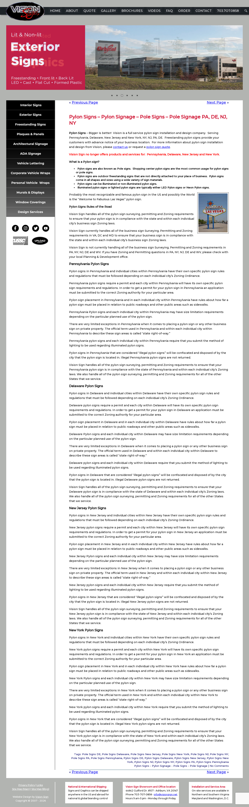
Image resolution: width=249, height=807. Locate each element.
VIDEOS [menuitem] (154, 11)
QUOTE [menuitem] (89, 11)
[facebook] (16, 231)
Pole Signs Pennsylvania (106, 758)
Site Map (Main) (21, 789)
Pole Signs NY (219, 754)
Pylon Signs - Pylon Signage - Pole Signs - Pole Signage (170, 765)
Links (40, 785)
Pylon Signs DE (133, 758)
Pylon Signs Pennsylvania (212, 761)
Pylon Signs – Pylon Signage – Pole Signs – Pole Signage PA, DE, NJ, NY (148, 120)
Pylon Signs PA (185, 761)
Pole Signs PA (80, 758)
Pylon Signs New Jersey (189, 758)
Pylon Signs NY (164, 761)
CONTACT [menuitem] (204, 11)
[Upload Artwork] (40, 244)
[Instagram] (26, 231)
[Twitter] (36, 231)
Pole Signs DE (91, 754)
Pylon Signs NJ (143, 761)
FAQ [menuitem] (169, 11)
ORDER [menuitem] (184, 11)
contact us (120, 147)
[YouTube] (45, 231)
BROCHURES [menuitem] (132, 11)
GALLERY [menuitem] (108, 11)
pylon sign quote (158, 147)
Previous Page (85, 102)
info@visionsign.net (165, 794)
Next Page (216, 102)
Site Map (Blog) (40, 789)
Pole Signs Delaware (115, 754)
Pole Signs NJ (200, 754)
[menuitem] (246, 11)
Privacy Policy (26, 785)
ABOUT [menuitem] (72, 11)
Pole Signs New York (175, 754)
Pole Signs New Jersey (145, 754)
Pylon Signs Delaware (159, 758)
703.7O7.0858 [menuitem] (228, 11)
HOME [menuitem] (55, 11)
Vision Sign (41, 796)
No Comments (219, 765)
